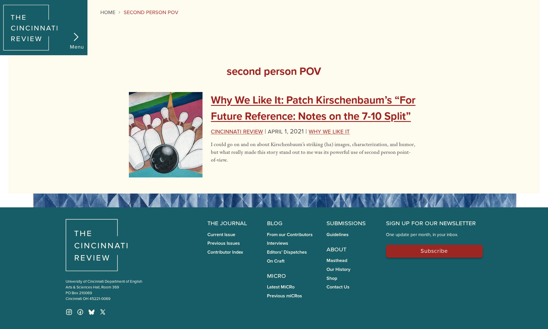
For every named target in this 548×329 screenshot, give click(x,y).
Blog (274, 222)
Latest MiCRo (281, 287)
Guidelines (337, 234)
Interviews (277, 243)
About (336, 249)
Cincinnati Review (237, 131)
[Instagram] (69, 312)
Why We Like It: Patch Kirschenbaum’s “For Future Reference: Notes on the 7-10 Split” (313, 108)
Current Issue (221, 234)
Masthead (336, 260)
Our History (338, 269)
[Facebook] (80, 312)
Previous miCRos (284, 295)
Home (107, 12)
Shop (331, 278)
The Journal (227, 222)
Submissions (346, 222)
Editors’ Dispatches (287, 252)
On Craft (275, 261)
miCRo (276, 275)
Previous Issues (223, 243)
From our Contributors (290, 234)
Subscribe (434, 251)
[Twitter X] (102, 312)
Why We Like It (329, 131)
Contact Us (338, 287)
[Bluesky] (91, 312)
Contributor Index (225, 252)
